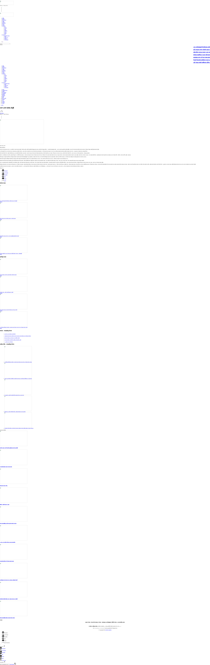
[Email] (3, 640)
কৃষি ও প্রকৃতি (4, 98)
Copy (12, 664)
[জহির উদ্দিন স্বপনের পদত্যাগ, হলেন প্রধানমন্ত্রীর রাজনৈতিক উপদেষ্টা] (13, 235)
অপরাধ (3, 21)
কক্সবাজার (3, 94)
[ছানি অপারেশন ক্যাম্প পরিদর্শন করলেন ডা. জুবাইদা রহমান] (13, 217)
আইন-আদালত (4, 20)
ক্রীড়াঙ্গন (3, 99)
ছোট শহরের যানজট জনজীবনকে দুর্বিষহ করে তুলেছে (182, 62)
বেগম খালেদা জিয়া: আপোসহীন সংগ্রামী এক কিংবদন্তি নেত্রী (12, 339)
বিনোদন (3, 71)
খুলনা (5, 76)
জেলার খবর (3, 73)
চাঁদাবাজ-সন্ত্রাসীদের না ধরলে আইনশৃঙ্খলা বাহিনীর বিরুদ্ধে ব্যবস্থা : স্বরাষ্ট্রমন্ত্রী (188, 55)
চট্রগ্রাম (5, 75)
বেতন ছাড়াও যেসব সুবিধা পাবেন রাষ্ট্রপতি (9, 334)
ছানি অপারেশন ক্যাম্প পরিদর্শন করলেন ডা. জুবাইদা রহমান (183, 49)
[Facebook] (3, 632)
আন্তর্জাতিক (4, 23)
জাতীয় (3, 18)
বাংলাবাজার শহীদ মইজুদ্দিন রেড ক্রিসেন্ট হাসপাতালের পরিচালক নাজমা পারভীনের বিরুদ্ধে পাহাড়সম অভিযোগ (18, 428)
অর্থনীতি (3, 22)
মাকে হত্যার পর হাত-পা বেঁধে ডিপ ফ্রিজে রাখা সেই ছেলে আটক (8, 309)
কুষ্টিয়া (3, 97)
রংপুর (5, 31)
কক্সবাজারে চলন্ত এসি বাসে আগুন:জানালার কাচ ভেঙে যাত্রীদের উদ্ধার (186, 57)
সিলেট (5, 33)
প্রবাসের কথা (6, 37)
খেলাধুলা (3, 72)
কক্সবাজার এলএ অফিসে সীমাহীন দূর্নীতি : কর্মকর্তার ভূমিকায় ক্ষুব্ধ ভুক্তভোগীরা (14, 411)
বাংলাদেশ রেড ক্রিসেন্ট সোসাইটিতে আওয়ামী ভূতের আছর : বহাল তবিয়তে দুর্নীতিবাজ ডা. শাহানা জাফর (18, 378)
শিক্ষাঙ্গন (5, 38)
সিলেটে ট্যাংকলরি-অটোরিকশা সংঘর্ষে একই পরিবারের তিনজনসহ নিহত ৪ (186, 60)
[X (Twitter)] (3, 634)
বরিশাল (5, 29)
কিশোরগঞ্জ (3, 95)
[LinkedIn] (3, 636)
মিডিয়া (5, 36)
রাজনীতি (3, 19)
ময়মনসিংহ (5, 30)
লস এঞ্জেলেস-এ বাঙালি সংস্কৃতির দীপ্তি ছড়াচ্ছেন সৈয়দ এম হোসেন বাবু (14, 395)
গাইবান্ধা (3, 102)
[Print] (3, 638)
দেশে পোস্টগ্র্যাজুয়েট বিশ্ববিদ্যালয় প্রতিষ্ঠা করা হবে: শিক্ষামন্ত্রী (184, 47)
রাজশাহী (5, 32)
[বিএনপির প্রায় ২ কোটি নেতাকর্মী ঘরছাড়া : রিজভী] (13, 291)
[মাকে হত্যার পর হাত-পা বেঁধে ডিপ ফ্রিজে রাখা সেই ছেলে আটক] (13, 308)
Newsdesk (2, 113)
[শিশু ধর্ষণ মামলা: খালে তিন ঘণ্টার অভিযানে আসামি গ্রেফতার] (13, 273)
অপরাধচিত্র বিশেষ (6, 35)
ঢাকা (5, 74)
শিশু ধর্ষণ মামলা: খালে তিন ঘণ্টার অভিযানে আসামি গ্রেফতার (8, 274)
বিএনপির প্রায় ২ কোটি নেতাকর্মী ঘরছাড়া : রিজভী (6, 292)
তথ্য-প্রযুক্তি (6, 39)
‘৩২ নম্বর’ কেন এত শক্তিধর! (8, 341)
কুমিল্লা (3, 96)
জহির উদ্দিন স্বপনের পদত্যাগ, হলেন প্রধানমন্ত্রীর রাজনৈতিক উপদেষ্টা (185, 52)
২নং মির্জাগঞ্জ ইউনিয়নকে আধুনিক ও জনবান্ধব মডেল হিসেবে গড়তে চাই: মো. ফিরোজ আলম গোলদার (13, 327)
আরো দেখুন (3, 34)
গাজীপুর (3, 103)
